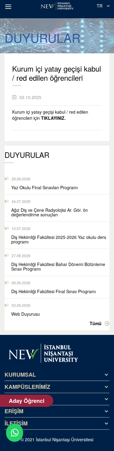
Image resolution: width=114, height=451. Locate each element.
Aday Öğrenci (26, 401)
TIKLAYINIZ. (53, 118)
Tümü (96, 323)
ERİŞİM (14, 411)
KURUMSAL (20, 374)
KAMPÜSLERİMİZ (27, 386)
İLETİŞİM (16, 423)
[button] (9, 6)
